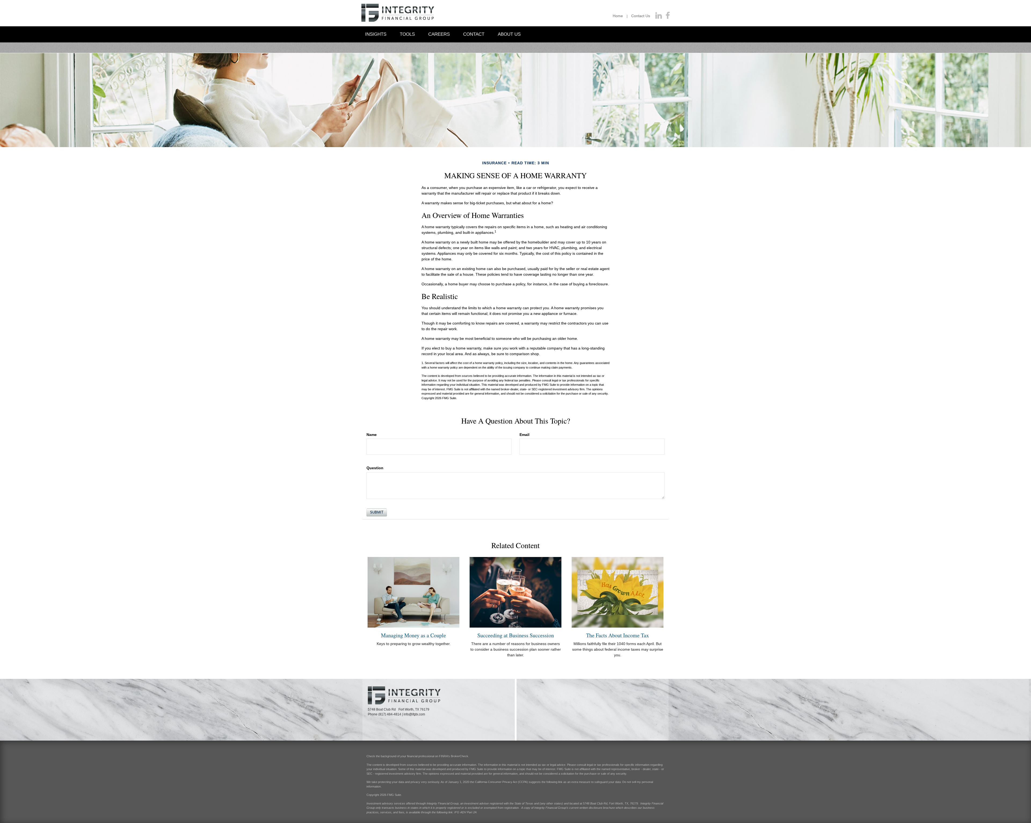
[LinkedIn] (658, 16)
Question (374, 468)
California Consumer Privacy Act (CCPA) (501, 782)
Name (371, 434)
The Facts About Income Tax (617, 635)
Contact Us (640, 16)
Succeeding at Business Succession (515, 635)
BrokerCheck (459, 756)
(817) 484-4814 (389, 714)
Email (524, 434)
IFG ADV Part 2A (465, 812)
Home (618, 16)
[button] (375, 34)
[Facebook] (668, 16)
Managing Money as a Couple (413, 635)
